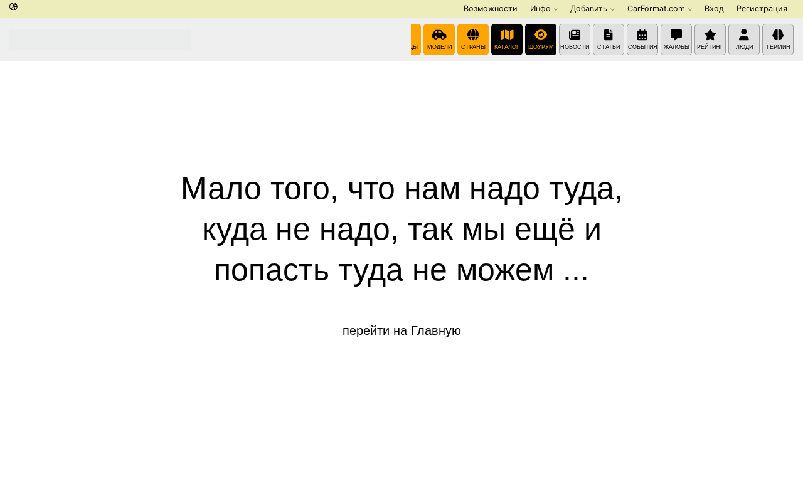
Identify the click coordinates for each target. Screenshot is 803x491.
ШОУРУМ (541, 47)
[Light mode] (13, 7)
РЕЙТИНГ (710, 47)
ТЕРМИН (778, 47)
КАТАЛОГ (506, 47)
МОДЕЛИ (439, 47)
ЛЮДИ (744, 47)
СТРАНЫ (473, 47)
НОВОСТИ (574, 47)
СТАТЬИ (608, 47)
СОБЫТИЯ (642, 47)
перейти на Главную (402, 330)
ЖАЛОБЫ (676, 47)
